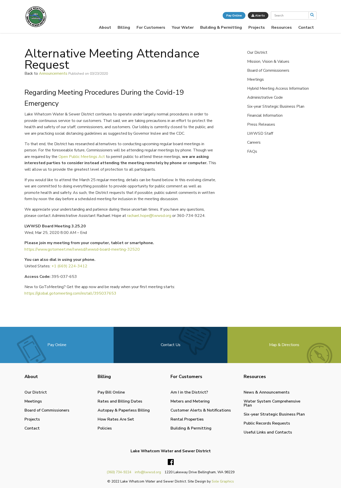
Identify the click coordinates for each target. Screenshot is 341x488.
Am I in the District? (189, 392)
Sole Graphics (223, 481)
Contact (306, 27)
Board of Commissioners (268, 70)
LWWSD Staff (260, 133)
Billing (124, 27)
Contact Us (170, 345)
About (105, 27)
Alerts (259, 15)
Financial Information (265, 115)
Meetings (255, 79)
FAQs (252, 151)
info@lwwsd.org (148, 472)
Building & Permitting (221, 27)
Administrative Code (265, 97)
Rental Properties (187, 419)
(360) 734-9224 (119, 472)
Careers (254, 142)
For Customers (151, 27)
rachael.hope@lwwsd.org (149, 215)
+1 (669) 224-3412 (69, 266)
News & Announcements (267, 392)
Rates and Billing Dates (120, 401)
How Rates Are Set (116, 419)
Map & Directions (284, 345)
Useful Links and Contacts (268, 432)
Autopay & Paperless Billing (124, 410)
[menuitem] (105, 27)
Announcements (53, 73)
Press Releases (261, 124)
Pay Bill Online (111, 392)
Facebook (171, 462)
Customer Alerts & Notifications (200, 410)
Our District (257, 52)
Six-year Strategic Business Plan (275, 106)
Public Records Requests (267, 423)
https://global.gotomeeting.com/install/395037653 (70, 293)
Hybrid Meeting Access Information (278, 88)
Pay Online (234, 15)
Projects (256, 27)
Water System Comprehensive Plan (272, 403)
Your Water (183, 27)
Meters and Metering (190, 401)
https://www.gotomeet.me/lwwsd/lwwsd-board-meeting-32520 (82, 249)
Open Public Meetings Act (81, 156)
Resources (281, 27)
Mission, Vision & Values (268, 61)
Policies (105, 428)
